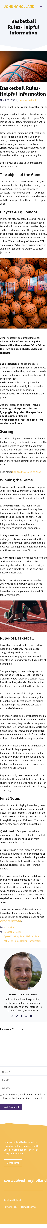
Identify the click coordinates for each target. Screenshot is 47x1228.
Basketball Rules (12, 931)
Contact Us (13, 1162)
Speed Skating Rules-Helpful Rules (22, 936)
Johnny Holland (19, 6)
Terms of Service (28, 1206)
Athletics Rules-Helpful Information (22, 940)
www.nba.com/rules (10, 920)
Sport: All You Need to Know (27, 471)
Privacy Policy (10, 1206)
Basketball (9, 927)
